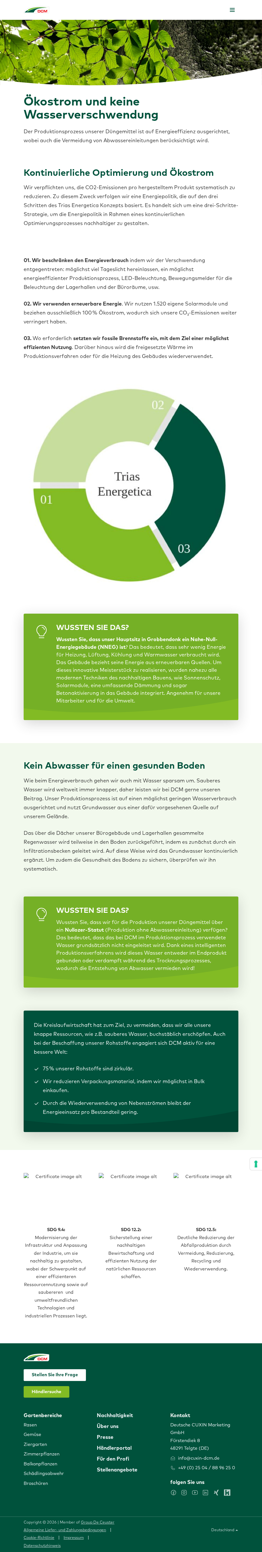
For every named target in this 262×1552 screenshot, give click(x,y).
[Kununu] (227, 1492)
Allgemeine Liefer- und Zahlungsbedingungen (65, 1530)
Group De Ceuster (97, 1523)
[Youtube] (194, 1492)
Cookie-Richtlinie (39, 1538)
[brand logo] (36, 10)
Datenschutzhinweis (42, 1546)
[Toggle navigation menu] (232, 10)
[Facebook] (173, 1492)
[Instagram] (184, 1492)
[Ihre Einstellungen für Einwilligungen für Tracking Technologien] (256, 1164)
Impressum (74, 1538)
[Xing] (216, 1492)
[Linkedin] (205, 1492)
